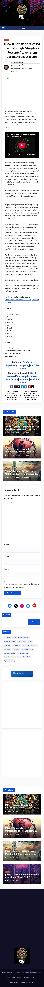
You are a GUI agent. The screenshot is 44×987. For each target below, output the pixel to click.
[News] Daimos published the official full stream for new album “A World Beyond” (14, 395)
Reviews (19, 977)
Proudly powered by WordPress (11, 972)
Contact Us (34, 977)
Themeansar (37, 972)
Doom (30, 641)
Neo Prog (7, 649)
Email (6, 557)
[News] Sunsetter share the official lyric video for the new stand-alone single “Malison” (30, 395)
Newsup (29, 972)
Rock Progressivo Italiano (12, 657)
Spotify (25, 365)
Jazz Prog (26, 645)
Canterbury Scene (9, 641)
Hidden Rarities (13, 982)
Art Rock (7, 637)
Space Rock (26, 657)
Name (6, 545)
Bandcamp (21, 376)
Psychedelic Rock (23, 653)
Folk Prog (7, 645)
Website (6, 569)
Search (6, 615)
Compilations (24, 982)
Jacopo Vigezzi (18, 62)
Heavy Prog (16, 645)
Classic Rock (22, 641)
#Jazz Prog (15, 71)
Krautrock (34, 645)
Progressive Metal (27, 649)
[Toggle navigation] (23, 27)
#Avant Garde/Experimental (21, 68)
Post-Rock (16, 649)
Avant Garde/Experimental (20, 637)
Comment (8, 503)
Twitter (14, 379)
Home (8, 977)
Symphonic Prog (9, 661)
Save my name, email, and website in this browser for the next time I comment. (22, 585)
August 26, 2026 (13, 811)
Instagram (16, 365)
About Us (32, 982)
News (6, 39)
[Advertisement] (22, 705)
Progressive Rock (9, 653)
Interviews (26, 977)
